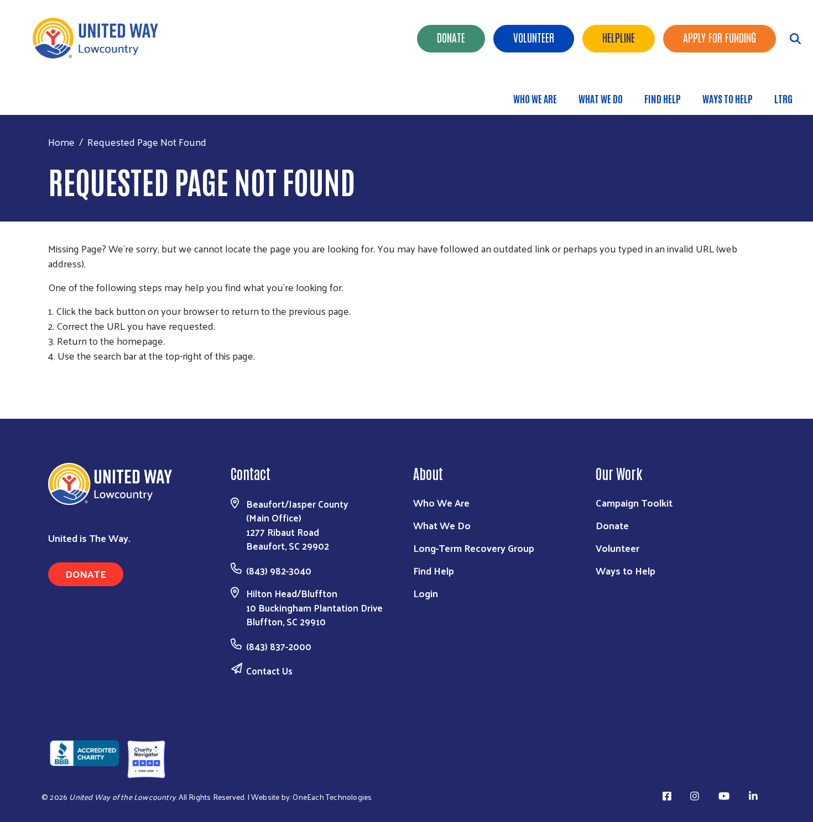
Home (61, 141)
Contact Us (269, 670)
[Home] (99, 38)
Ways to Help (727, 98)
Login (425, 593)
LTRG (783, 98)
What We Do (601, 98)
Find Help (662, 98)
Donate (451, 37)
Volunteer (533, 37)
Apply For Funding (719, 37)
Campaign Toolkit (634, 502)
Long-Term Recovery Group (473, 547)
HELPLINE (618, 37)
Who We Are (535, 98)
